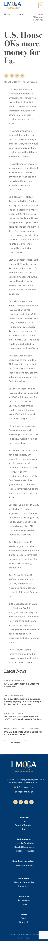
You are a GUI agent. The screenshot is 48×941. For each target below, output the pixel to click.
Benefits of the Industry (24, 861)
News (21, 14)
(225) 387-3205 (25, 792)
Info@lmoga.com (25, 787)
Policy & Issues (24, 839)
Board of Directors (24, 825)
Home (7, 14)
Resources (24, 896)
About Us (24, 817)
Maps (24, 904)
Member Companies (24, 882)
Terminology (24, 900)
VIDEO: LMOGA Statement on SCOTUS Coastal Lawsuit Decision (23, 718)
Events (24, 918)
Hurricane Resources (24, 851)
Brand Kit (24, 922)
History (24, 821)
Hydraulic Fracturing (24, 843)
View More (15, 743)
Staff (24, 829)
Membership (24, 878)
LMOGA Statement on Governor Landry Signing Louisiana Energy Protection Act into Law (22, 702)
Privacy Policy (24, 938)
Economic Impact (24, 865)
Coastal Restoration (24, 847)
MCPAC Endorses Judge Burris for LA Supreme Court (23, 733)
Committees (24, 886)
